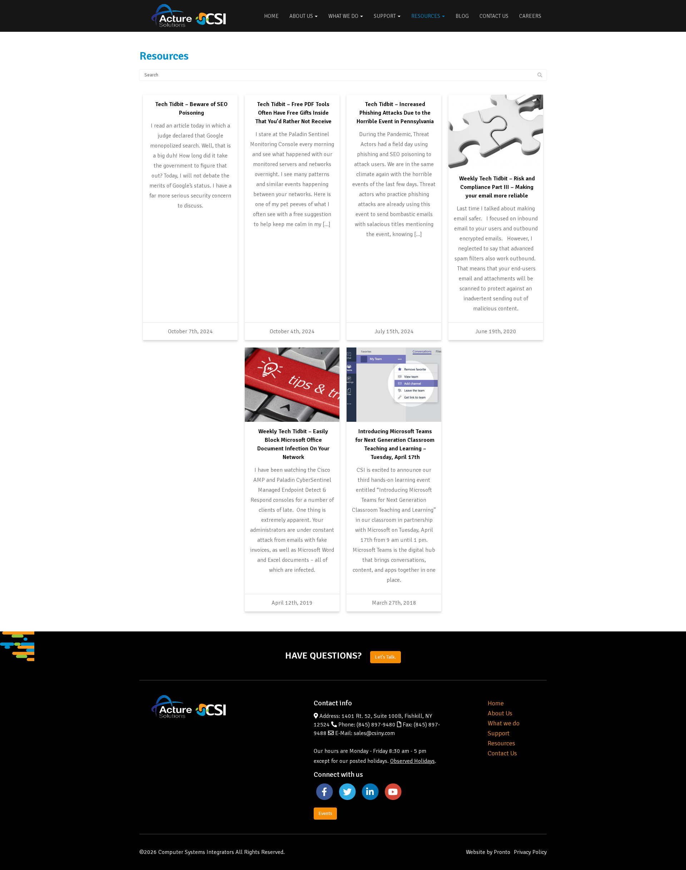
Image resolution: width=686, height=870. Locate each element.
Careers (530, 16)
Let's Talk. (385, 657)
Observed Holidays (412, 761)
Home (271, 16)
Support (385, 16)
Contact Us (493, 16)
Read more (190, 100)
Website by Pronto (488, 852)
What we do (504, 723)
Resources (426, 16)
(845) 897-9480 (376, 724)
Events (325, 813)
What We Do (343, 16)
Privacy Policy (530, 852)
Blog (462, 16)
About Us (301, 16)
